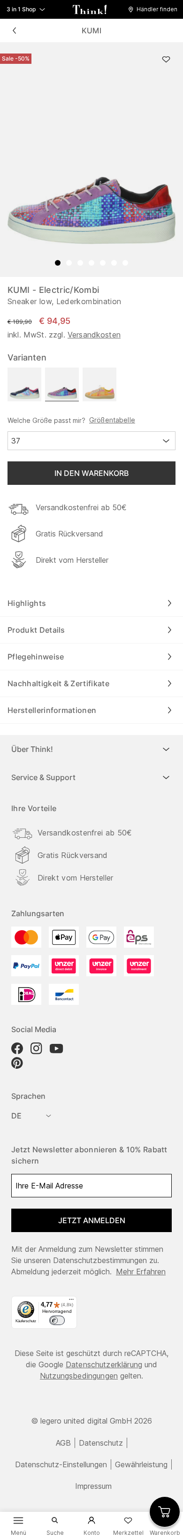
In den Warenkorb (91, 473)
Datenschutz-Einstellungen (61, 1464)
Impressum (93, 1486)
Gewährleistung (141, 1464)
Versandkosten (94, 334)
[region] (91, 159)
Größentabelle (112, 420)
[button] (155, 9)
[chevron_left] (14, 30)
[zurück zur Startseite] (90, 9)
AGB (63, 1443)
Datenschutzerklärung (104, 1364)
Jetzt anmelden (91, 1220)
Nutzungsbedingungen (79, 1375)
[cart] (164, 1511)
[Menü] (71, 1301)
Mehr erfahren (141, 1271)
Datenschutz (101, 1443)
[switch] (56, 1320)
